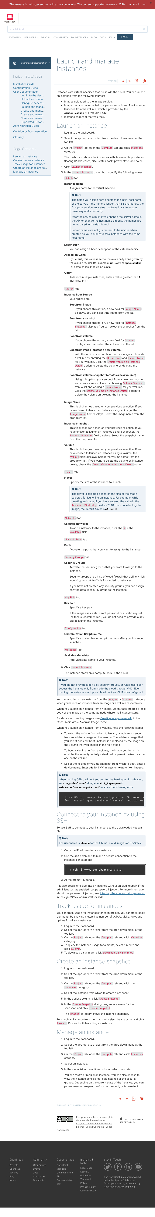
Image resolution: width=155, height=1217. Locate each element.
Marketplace (79, 37)
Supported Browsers (33, 121)
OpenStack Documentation (34, 63)
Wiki (59, 1184)
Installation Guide (23, 84)
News (12, 1180)
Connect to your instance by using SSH (37, 160)
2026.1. (122, 4)
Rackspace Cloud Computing (119, 1186)
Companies (39, 1176)
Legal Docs (86, 1167)
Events (45, 37)
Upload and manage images (38, 99)
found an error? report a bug (132, 1121)
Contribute (38, 1180)
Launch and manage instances (40, 106)
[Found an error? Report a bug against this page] (144, 81)
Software (14, 37)
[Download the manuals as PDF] (136, 81)
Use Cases (30, 37)
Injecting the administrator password (122, 893)
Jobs (35, 1172)
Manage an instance (25, 171)
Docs (103, 37)
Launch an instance (25, 156)
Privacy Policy (88, 1186)
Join (111, 37)
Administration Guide (26, 125)
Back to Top (138, 4)
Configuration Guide (25, 87)
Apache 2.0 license (125, 1180)
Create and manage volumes (38, 118)
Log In (124, 37)
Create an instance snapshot (31, 167)
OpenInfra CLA (88, 1190)
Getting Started (65, 1172)
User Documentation (25, 91)
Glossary (18, 137)
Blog (94, 37)
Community (60, 37)
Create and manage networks (39, 110)
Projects (13, 1165)
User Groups (39, 1165)
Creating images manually (116, 718)
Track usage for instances (29, 164)
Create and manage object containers (44, 114)
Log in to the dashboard (35, 95)
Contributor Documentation (30, 131)
